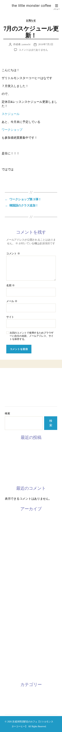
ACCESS (10, 399)
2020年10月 (12, 557)
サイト (10, 317)
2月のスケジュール (17, 455)
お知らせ (31, 20)
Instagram (11, 390)
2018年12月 (12, 620)
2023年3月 (11, 518)
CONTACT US (14, 395)
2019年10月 (12, 596)
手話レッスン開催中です (21, 470)
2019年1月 (11, 612)
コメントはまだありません (33, 49)
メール (11, 301)
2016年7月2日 (45, 44)
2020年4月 (11, 573)
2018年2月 (11, 643)
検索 (7, 413)
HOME (9, 377)
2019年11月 (12, 589)
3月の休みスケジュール (20, 447)
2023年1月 (11, 526)
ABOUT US (12, 381)
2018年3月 (11, 635)
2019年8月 (11, 604)
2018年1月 (11, 651)
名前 (10, 285)
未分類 (9, 702)
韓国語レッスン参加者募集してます (28, 462)
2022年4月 (11, 542)
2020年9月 (11, 565)
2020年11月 (12, 549)
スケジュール (11, 114)
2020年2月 (11, 581)
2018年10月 (12, 628)
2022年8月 (11, 534)
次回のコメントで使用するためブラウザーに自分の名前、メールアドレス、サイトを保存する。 (31, 335)
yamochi (26, 44)
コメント (13, 253)
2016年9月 (11, 659)
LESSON (10, 386)
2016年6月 (11, 674)
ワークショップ (12, 129)
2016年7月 (11, 667)
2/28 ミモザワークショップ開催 (25, 478)
